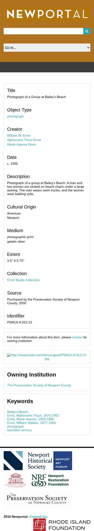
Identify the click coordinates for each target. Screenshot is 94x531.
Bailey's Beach (17, 412)
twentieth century (19, 430)
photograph (15, 116)
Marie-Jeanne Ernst (21, 144)
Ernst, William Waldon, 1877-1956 (31, 423)
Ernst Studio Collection (23, 280)
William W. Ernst (18, 135)
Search (87, 31)
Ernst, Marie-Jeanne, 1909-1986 (30, 419)
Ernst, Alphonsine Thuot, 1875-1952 (33, 415)
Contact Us (38, 516)
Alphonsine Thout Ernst (24, 140)
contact (77, 337)
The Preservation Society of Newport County (39, 385)
